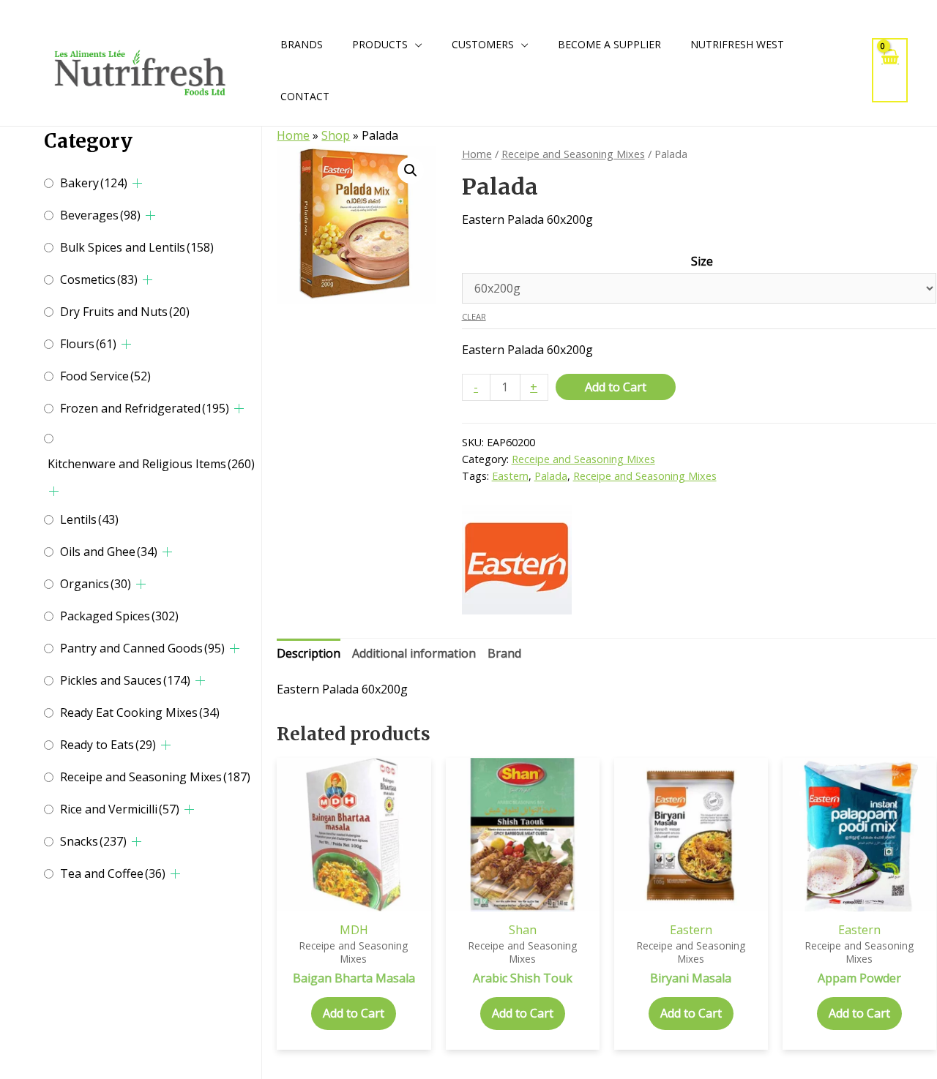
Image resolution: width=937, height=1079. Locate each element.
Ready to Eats (108, 745)
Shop (335, 135)
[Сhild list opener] (137, 183)
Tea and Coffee (112, 873)
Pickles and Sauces (125, 680)
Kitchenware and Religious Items (151, 464)
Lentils (89, 519)
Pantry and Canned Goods (142, 648)
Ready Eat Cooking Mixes (140, 712)
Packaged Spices (119, 616)
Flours (88, 344)
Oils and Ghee (108, 552)
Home (293, 135)
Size (702, 261)
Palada (550, 476)
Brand (504, 653)
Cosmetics (99, 279)
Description (308, 653)
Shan (523, 930)
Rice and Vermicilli (119, 809)
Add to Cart (615, 387)
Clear (474, 316)
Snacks (93, 841)
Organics (95, 584)
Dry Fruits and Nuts (125, 312)
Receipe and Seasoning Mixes (155, 777)
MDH (354, 930)
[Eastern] (517, 559)
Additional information (414, 653)
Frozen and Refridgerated (144, 408)
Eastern (510, 476)
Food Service (105, 376)
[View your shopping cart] (890, 70)
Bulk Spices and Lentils (137, 247)
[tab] (308, 654)
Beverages (100, 215)
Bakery (93, 183)
